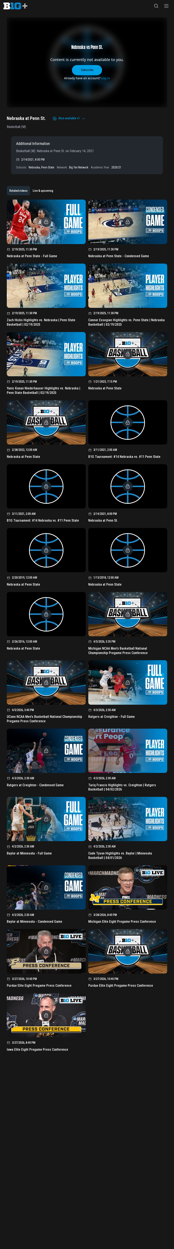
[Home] (15, 6)
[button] (156, 6)
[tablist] (31, 190)
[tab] (18, 190)
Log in (105, 78)
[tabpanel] (87, 627)
